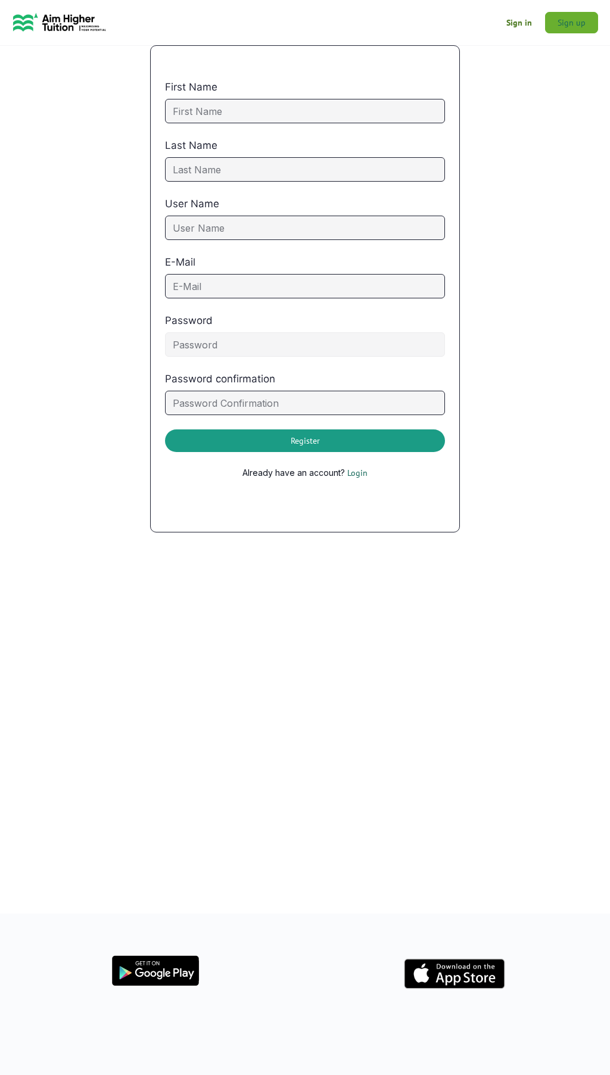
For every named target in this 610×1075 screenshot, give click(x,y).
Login (357, 473)
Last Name (191, 145)
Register (305, 440)
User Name (192, 204)
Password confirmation (220, 379)
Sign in (519, 22)
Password (189, 320)
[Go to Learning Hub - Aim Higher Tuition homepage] (59, 21)
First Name (191, 87)
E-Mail (180, 262)
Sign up (572, 22)
